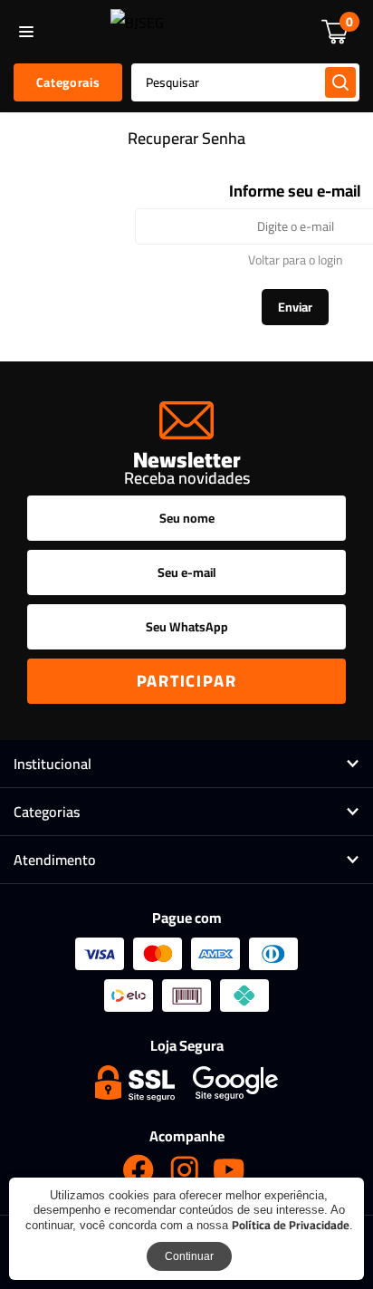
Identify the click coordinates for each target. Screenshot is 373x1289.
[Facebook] (138, 1169)
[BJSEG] (137, 31)
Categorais (68, 82)
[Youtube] (229, 1169)
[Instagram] (184, 1169)
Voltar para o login (295, 260)
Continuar (189, 1256)
